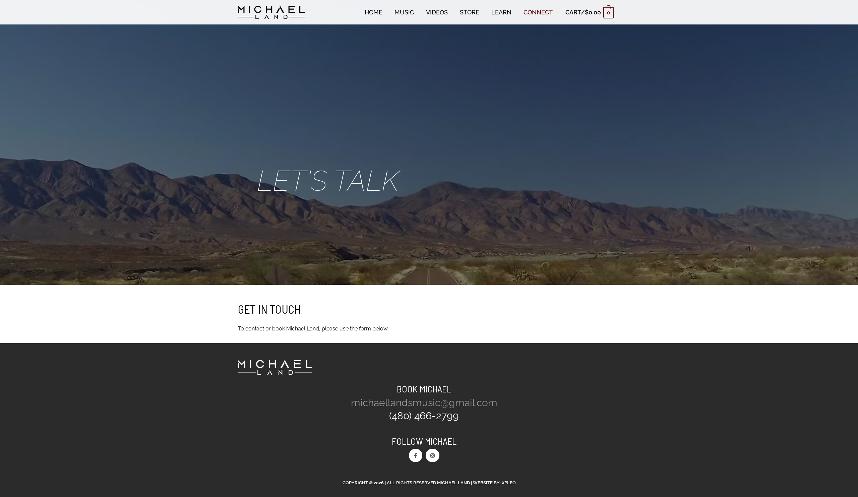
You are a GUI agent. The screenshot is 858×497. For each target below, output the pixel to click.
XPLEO (509, 482)
